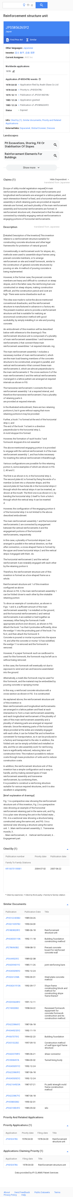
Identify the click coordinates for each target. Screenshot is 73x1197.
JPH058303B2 (12, 1102)
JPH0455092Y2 (13, 1078)
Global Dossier (38, 128)
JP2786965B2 (12, 947)
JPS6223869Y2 (13, 1072)
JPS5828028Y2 (13, 930)
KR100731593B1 (14, 868)
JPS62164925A (13, 1084)
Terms (57, 1192)
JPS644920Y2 (12, 958)
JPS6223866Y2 (13, 1024)
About (7, 1192)
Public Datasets (42, 1192)
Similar (32, 39)
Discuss (51, 128)
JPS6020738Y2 (13, 1054)
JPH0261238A (12, 977)
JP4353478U (12, 1139)
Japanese (28, 48)
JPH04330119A (13, 939)
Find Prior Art (16, 39)
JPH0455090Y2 (13, 971)
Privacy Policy (10, 1195)
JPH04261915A (13, 985)
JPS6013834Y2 (13, 1108)
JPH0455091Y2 (13, 1066)
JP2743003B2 (12, 1008)
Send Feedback (22, 1192)
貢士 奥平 (19, 52)
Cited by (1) (16, 120)
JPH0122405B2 (13, 918)
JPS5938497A (12, 1060)
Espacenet (25, 128)
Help (23, 1195)
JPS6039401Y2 (13, 965)
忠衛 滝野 (30, 52)
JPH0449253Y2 (13, 1030)
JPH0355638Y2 (13, 1002)
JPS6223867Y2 (13, 1095)
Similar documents (32, 120)
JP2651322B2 (12, 1042)
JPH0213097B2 (13, 924)
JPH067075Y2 (12, 1036)
